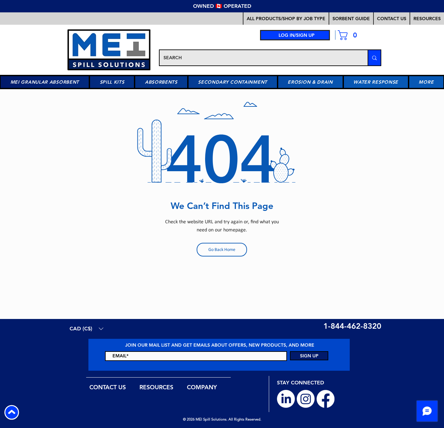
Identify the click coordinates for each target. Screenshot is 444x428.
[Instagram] (306, 399)
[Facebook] (325, 399)
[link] (350, 35)
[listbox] (86, 328)
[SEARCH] (374, 57)
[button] (351, 18)
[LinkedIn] (286, 399)
